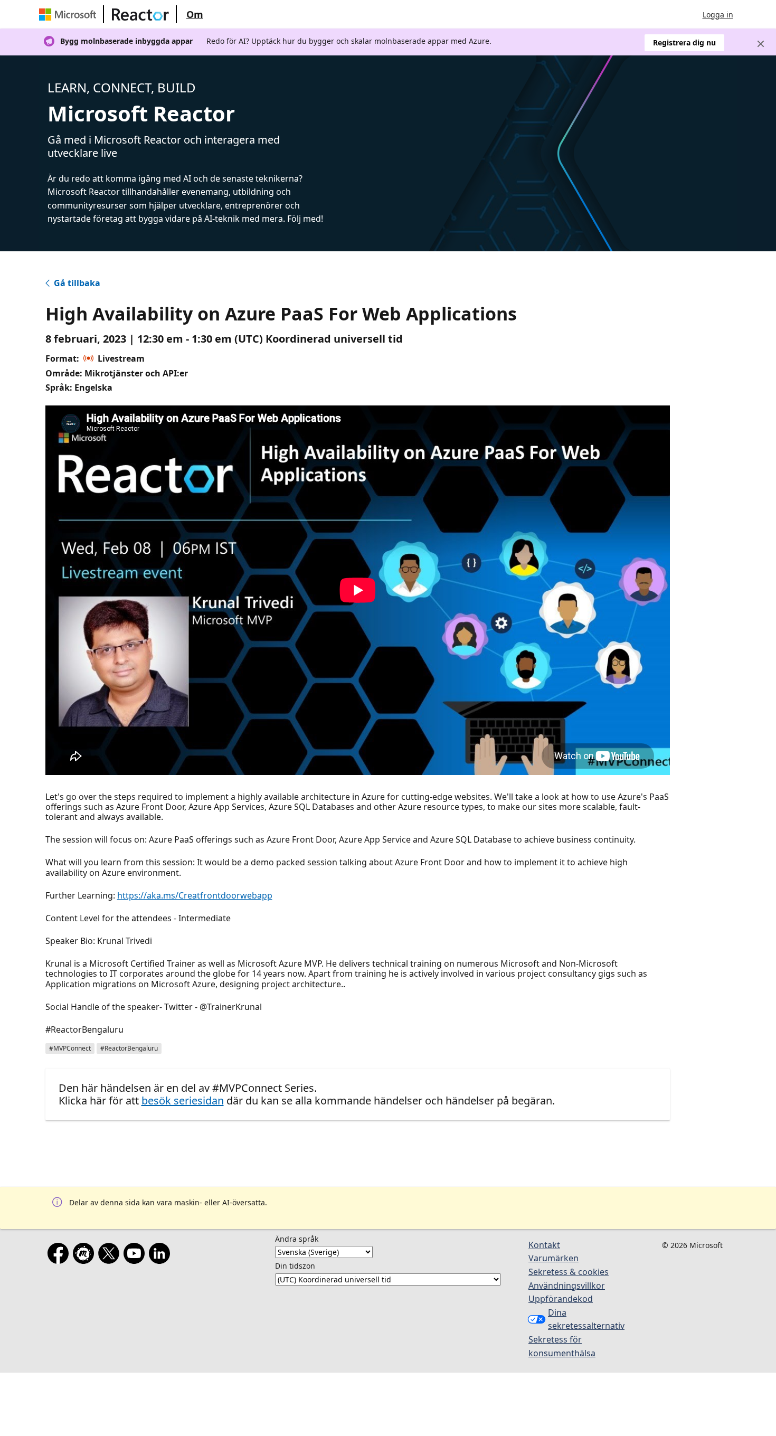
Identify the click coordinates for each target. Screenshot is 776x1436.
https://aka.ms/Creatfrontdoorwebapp (194, 895)
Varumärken (553, 1258)
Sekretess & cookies (568, 1272)
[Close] (760, 43)
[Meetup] (85, 1255)
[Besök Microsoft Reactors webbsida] (140, 14)
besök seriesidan (182, 1100)
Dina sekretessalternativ (585, 1319)
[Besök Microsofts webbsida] (69, 14)
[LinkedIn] (161, 1255)
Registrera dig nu (684, 42)
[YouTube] (136, 1255)
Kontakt (544, 1245)
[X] (111, 1255)
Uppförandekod (560, 1299)
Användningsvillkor (566, 1285)
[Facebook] (60, 1255)
